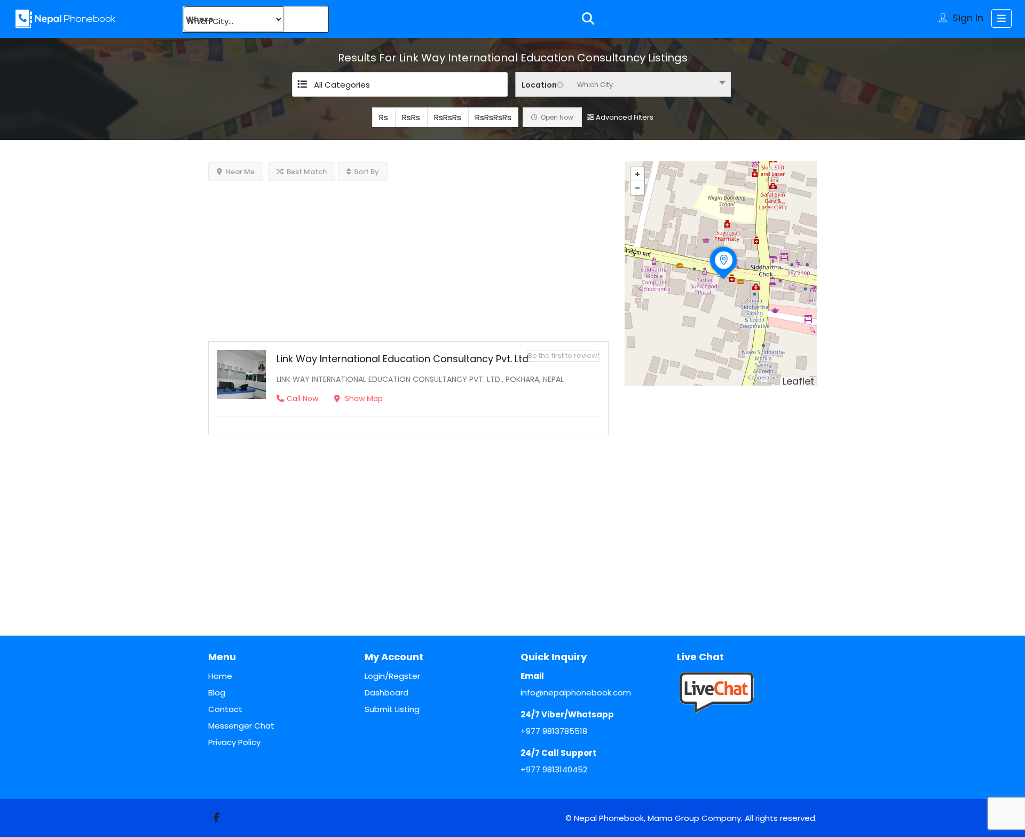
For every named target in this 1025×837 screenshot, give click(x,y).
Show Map (363, 398)
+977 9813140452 (554, 769)
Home (220, 676)
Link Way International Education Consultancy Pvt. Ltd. (403, 358)
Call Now (302, 398)
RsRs (411, 117)
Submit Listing (392, 709)
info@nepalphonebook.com (576, 692)
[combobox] (623, 84)
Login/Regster (392, 676)
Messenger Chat (241, 725)
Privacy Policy (234, 742)
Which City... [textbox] (597, 85)
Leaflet (798, 381)
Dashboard (386, 692)
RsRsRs (447, 117)
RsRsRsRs (493, 117)
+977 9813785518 (554, 731)
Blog (216, 692)
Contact (225, 709)
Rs (383, 117)
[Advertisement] (408, 256)
